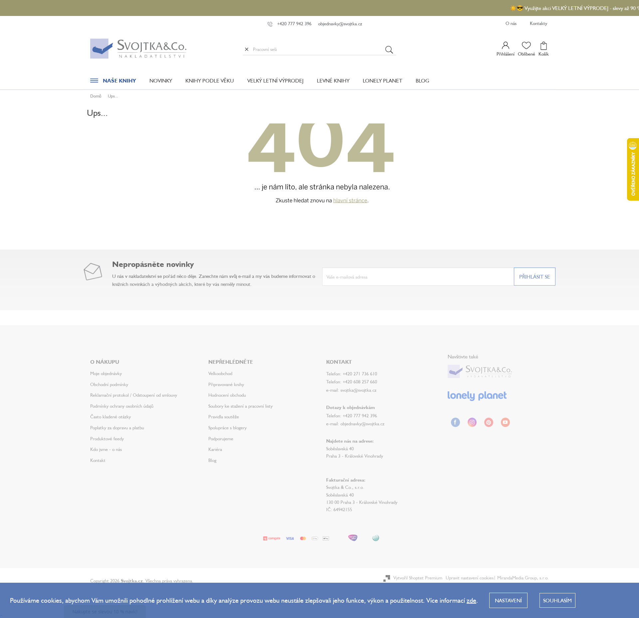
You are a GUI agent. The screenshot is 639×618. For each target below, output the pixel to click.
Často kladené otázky (110, 416)
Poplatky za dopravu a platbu (117, 427)
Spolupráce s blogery (227, 427)
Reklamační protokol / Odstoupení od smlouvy (133, 395)
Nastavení (508, 600)
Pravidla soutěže (223, 416)
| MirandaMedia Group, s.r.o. (521, 577)
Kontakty (538, 23)
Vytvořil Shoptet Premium (417, 577)
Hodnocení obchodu (227, 395)
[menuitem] (113, 82)
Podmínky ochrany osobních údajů (121, 406)
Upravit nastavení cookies (470, 577)
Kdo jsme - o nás (106, 449)
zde (471, 600)
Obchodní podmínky (109, 384)
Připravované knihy (226, 384)
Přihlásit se (534, 276)
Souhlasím (557, 600)
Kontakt (98, 460)
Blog (212, 460)
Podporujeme (220, 438)
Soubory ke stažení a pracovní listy (240, 406)
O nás (511, 23)
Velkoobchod (220, 373)
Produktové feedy (107, 438)
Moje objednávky (106, 373)
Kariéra (215, 449)
